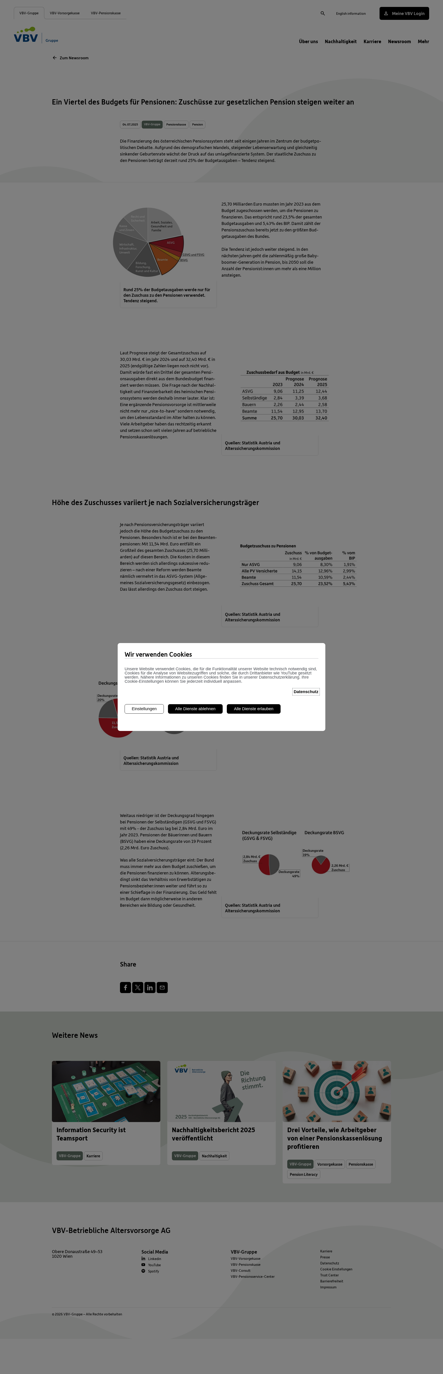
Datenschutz (306, 691)
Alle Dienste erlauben (253, 708)
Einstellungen (144, 708)
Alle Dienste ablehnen (195, 708)
